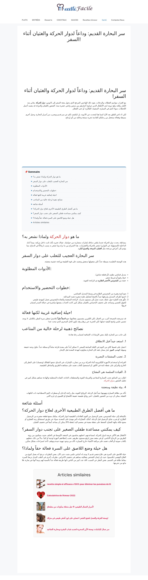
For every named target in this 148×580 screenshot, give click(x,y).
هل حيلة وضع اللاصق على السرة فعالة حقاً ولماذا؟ (53, 218)
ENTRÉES (36, 20)
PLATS (25, 20)
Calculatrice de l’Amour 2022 (61, 495)
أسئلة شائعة (38, 204)
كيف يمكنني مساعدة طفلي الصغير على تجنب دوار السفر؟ (57, 213)
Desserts (48, 20)
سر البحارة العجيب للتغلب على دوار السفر (50, 181)
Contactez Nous (117, 20)
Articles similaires (41, 222)
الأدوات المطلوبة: (40, 186)
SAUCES (74, 20)
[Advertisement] (74, 62)
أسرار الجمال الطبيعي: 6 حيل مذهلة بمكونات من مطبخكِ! (70, 507)
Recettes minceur (90, 20)
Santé (104, 20)
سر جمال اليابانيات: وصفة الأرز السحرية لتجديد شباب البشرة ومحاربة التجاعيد (78, 529)
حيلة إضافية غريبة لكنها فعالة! (45, 195)
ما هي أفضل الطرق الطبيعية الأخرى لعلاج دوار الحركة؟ (55, 209)
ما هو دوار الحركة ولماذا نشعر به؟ (47, 177)
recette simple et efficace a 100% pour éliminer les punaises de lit (79, 484)
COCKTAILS (61, 20)
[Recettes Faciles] (74, 8)
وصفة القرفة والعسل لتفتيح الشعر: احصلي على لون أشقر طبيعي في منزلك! (77, 518)
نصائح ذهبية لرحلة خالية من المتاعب (48, 199)
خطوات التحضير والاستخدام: (44, 190)
